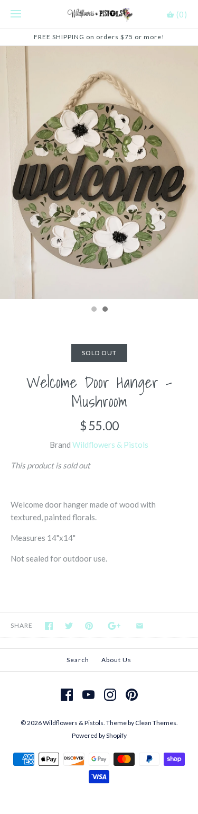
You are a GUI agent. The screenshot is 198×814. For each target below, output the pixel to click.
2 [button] (104, 310)
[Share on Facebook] (49, 626)
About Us (116, 660)
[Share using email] (140, 626)
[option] (99, 173)
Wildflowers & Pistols (110, 444)
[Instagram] (110, 695)
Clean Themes (155, 723)
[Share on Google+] (114, 626)
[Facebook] (67, 695)
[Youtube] (88, 695)
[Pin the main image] (89, 626)
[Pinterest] (132, 695)
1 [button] (93, 310)
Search (78, 660)
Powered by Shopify (99, 735)
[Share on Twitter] (69, 626)
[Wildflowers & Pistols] (99, 14)
